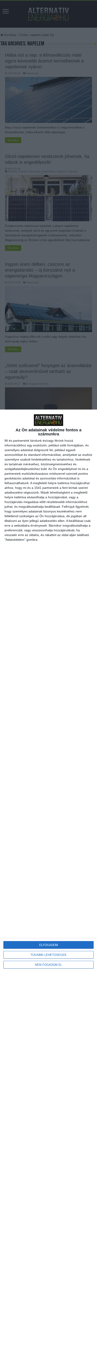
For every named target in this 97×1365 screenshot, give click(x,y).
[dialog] (48, 887)
